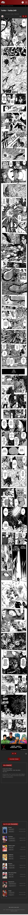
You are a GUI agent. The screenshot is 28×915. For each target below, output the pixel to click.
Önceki (23, 16)
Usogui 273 (11, 894)
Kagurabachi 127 (12, 885)
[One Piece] (5, 839)
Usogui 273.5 (11, 892)
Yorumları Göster (14, 759)
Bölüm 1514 (11, 849)
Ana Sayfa (7, 14)
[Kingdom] (5, 866)
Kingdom (10, 863)
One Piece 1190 (12, 840)
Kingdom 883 (11, 867)
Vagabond (10, 854)
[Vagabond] (5, 857)
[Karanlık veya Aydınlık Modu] (2, 16)
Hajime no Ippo (11, 845)
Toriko (12, 14)
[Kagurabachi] (5, 884)
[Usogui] (5, 893)
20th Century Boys (12, 872)
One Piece (10, 836)
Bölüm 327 (11, 856)
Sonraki (26, 16)
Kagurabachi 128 (12, 883)
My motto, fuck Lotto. (7, 5)
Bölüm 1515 (11, 847)
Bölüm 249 (11, 874)
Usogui (9, 890)
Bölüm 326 (11, 858)
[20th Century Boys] (5, 875)
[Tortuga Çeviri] (3, 2)
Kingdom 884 (11, 865)
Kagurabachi (11, 881)
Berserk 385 (11, 831)
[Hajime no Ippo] (5, 848)
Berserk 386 (11, 829)
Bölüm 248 (11, 876)
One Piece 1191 (11, 838)
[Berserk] (5, 830)
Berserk (10, 827)
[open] (26, 2)
